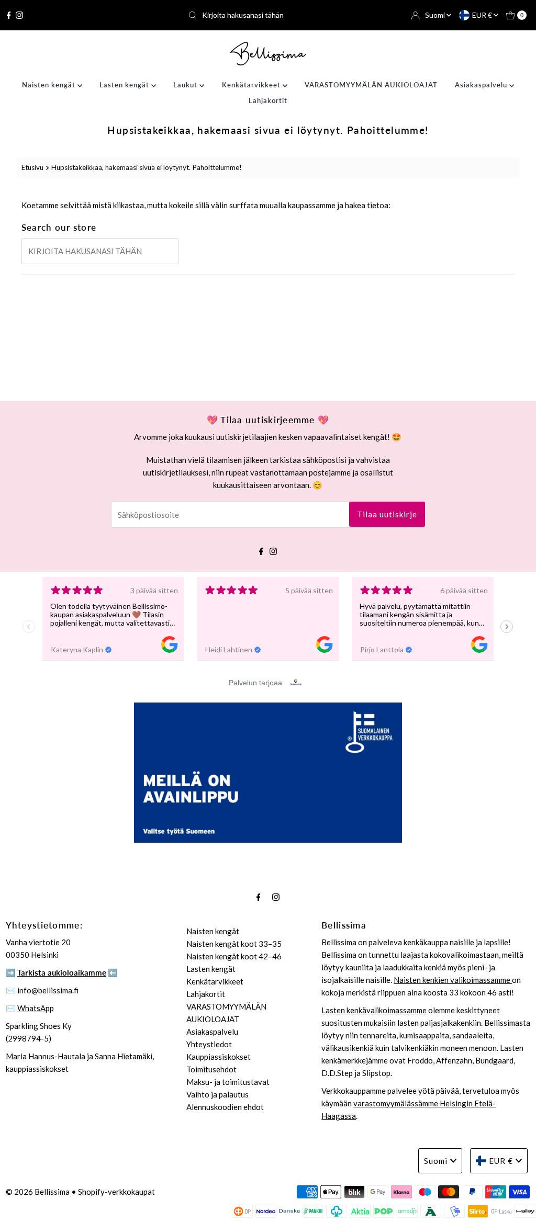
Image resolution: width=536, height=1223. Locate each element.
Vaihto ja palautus (217, 1094)
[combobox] (268, 15)
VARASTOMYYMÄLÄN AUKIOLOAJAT (371, 85)
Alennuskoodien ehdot (225, 1107)
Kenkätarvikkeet (252, 85)
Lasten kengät (125, 85)
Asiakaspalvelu (482, 85)
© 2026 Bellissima (38, 1191)
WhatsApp (35, 1008)
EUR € (483, 14)
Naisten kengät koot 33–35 (234, 943)
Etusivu (32, 167)
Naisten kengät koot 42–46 (234, 956)
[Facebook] (9, 15)
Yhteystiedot (209, 1044)
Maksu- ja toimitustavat (228, 1081)
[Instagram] (19, 15)
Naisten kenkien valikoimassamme (453, 979)
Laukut (186, 85)
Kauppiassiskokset (218, 1056)
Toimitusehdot (211, 1069)
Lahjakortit (268, 100)
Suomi (435, 14)
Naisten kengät (49, 85)
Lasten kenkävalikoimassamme (374, 1010)
